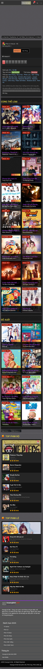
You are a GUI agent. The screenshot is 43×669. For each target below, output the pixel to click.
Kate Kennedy (12, 79)
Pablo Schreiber (21, 80)
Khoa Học (20, 75)
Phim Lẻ (6, 629)
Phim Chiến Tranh (9, 645)
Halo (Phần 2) (6, 431)
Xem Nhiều (5, 657)
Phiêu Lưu (27, 75)
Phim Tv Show (8, 633)
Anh (10, 70)
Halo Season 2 (16, 431)
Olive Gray (11, 80)
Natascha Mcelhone (24, 79)
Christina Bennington (24, 77)
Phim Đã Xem (26, 3)
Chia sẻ (39, 37)
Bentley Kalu (13, 77)
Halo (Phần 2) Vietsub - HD (10, 44)
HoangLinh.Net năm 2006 (9, 654)
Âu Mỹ (14, 70)
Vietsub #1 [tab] (7, 56)
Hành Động (12, 75)
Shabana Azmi (31, 80)
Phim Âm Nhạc (8, 636)
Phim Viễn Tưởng (8, 642)
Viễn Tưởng (35, 75)
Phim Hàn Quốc (8, 639)
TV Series (6, 626)
